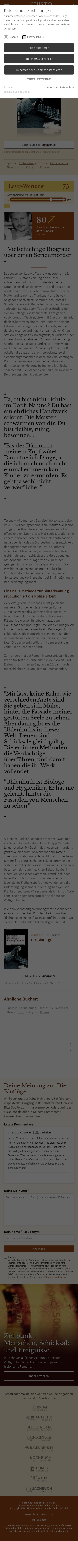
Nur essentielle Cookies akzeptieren (39, 70)
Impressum (52, 87)
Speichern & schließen (39, 59)
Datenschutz (67, 87)
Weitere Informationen (39, 79)
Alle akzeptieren (39, 48)
